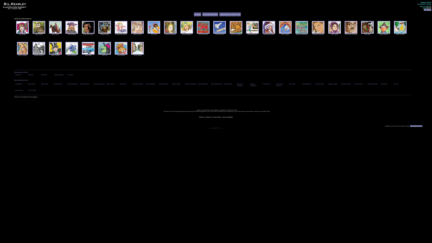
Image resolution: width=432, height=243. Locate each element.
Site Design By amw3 (416, 126)
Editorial (30, 75)
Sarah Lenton (55, 55)
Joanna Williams (252, 34)
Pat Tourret (334, 34)
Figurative (44, 75)
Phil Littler (367, 34)
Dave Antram (72, 34)
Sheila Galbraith (72, 55)
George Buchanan (121, 34)
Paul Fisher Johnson (351, 34)
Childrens (18, 75)
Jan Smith (154, 34)
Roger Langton (22, 55)
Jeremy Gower (219, 34)
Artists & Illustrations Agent (210, 14)
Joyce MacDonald (268, 34)
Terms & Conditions (227, 117)
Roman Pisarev (39, 55)
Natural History (58, 75)
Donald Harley (104, 34)
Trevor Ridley (137, 55)
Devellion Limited (213, 128)
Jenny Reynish (203, 34)
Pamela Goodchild (318, 34)
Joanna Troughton (236, 34)
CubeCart (217, 127)
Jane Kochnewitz (170, 34)
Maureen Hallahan (301, 34)
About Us (201, 117)
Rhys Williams (384, 34)
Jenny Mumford (186, 34)
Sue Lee (104, 55)
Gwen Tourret (137, 34)
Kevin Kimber (285, 34)
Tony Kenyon (121, 55)
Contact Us (209, 117)
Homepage (197, 14)
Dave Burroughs (88, 34)
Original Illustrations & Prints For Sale (230, 14)
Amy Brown (22, 34)
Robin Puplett (400, 34)
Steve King (88, 55)
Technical (70, 75)
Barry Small (39, 34)
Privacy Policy (217, 117)
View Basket (427, 10)
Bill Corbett (55, 34)
